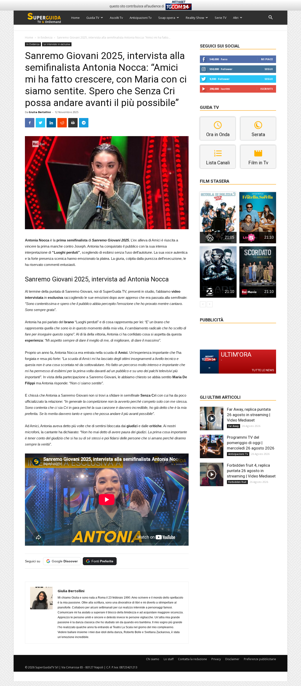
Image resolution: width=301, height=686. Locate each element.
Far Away (233, 426)
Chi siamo (152, 659)
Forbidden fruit (237, 482)
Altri (235, 18)
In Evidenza (45, 37)
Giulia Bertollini (40, 112)
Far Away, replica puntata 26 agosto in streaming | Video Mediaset (249, 414)
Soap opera (166, 18)
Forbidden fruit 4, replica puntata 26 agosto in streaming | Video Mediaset (251, 470)
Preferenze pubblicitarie (260, 659)
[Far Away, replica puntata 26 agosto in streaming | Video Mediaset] (211, 418)
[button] (270, 18)
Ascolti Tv (116, 18)
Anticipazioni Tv (141, 18)
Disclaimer (232, 659)
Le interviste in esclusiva (57, 44)
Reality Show (195, 18)
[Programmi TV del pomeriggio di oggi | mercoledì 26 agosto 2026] (211, 446)
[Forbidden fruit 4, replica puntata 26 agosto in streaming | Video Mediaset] (211, 474)
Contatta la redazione (192, 659)
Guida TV (92, 18)
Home (75, 18)
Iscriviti (266, 89)
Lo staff (169, 659)
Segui (269, 69)
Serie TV (220, 18)
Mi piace (267, 59)
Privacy (216, 659)
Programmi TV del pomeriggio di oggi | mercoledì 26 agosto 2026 (250, 442)
